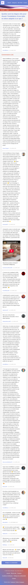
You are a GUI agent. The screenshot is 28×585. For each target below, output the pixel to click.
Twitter (17, 582)
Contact (25, 2)
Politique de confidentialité (20, 575)
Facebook (13, 582)
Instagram (22, 582)
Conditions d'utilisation (7, 575)
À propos (19, 573)
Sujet (7, 9)
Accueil (9, 2)
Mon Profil (20, 2)
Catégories (14, 2)
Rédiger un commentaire (11, 562)
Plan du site (13, 573)
